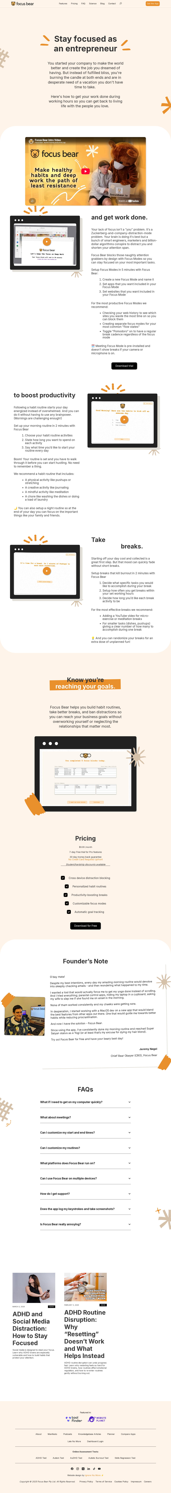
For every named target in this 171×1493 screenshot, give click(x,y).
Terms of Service (104, 1482)
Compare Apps (128, 1434)
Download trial (124, 365)
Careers (147, 1482)
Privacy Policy (86, 1482)
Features (63, 4)
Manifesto (52, 1434)
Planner (111, 1434)
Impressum (136, 1482)
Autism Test (58, 1458)
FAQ (83, 4)
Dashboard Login (95, 1441)
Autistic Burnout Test (98, 1458)
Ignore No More (93, 1475)
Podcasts (67, 1434)
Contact (112, 4)
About (38, 1434)
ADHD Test (41, 1458)
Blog (102, 4)
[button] (85, 1102)
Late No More (74, 1441)
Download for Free (85, 925)
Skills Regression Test (125, 1458)
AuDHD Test (76, 1458)
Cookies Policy (121, 1482)
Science (93, 4)
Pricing (74, 4)
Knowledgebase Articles (89, 1434)
